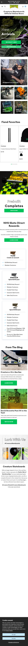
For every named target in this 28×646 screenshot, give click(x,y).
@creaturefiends (16, 487)
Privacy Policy (9, 630)
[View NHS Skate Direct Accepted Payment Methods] (14, 3)
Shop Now (14, 210)
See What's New (13, 42)
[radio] (21, 154)
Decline (14, 638)
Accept (14, 634)
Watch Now (9, 421)
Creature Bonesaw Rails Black (8, 149)
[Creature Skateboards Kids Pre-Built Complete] (14, 182)
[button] (2, 6)
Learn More (17, 240)
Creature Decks (11, 46)
